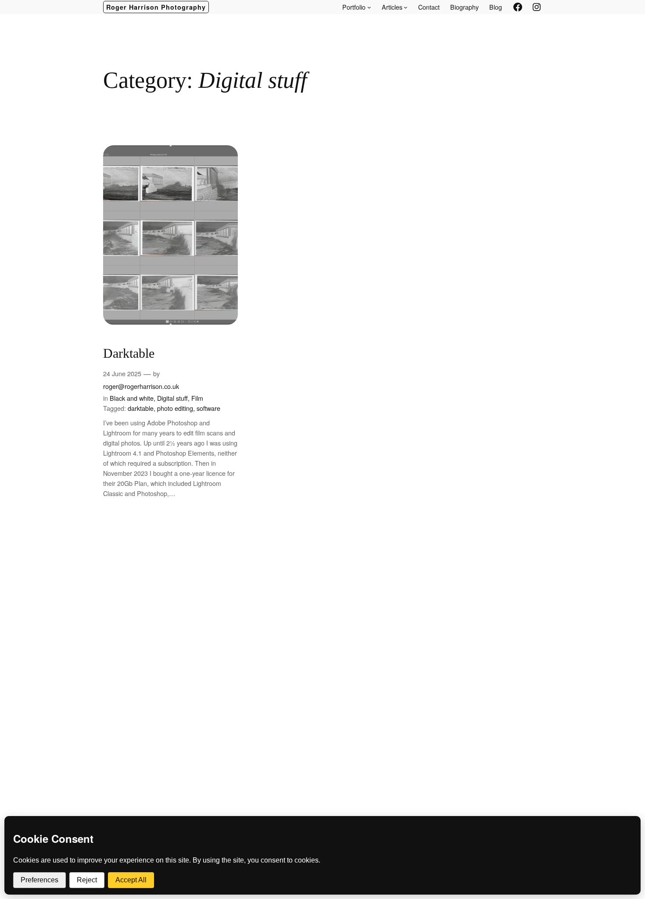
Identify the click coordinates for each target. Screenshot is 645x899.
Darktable (128, 353)
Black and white (132, 398)
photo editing (175, 408)
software (208, 408)
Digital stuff (172, 398)
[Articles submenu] (406, 7)
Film (197, 398)
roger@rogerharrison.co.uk (141, 386)
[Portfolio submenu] (369, 7)
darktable (141, 408)
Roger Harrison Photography (156, 7)
